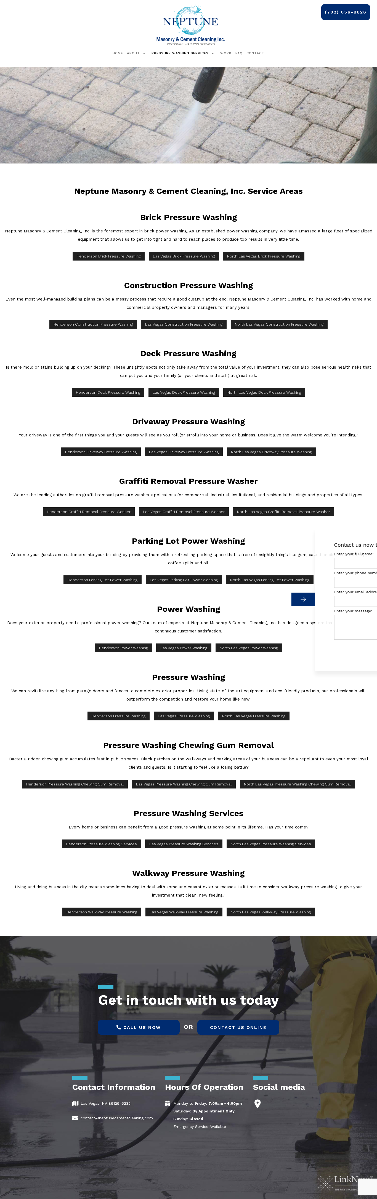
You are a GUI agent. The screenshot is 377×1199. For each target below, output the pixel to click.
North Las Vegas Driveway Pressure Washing (271, 452)
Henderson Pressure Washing (118, 716)
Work (226, 53)
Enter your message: (273, 611)
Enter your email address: (278, 592)
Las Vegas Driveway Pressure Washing (184, 452)
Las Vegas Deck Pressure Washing (184, 392)
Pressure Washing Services (180, 53)
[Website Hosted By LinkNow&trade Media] (345, 1182)
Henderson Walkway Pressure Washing (102, 912)
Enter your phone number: (278, 573)
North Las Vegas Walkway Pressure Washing (271, 912)
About (133, 53)
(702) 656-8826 (346, 12)
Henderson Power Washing (123, 648)
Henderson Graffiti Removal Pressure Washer (89, 511)
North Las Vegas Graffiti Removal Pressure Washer (283, 511)
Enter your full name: (274, 554)
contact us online (238, 1027)
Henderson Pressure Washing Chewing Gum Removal (75, 784)
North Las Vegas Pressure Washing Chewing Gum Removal (297, 784)
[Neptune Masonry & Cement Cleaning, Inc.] (190, 23)
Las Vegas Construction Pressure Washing (183, 324)
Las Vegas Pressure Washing (184, 716)
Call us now (141, 1027)
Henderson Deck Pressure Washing (108, 392)
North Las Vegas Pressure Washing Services (271, 844)
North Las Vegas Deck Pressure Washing (264, 392)
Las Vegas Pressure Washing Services (183, 844)
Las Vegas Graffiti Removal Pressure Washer (184, 511)
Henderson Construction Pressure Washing (93, 324)
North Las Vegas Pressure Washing (253, 716)
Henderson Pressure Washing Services (101, 844)
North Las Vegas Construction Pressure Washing (279, 324)
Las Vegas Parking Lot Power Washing (184, 580)
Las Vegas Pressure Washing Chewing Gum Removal (184, 784)
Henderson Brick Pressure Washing (108, 256)
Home (118, 53)
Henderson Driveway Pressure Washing (101, 452)
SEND (334, 650)
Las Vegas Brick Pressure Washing (184, 256)
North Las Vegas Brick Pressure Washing (263, 256)
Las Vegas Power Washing (183, 648)
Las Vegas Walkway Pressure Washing (184, 912)
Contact (255, 53)
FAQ (239, 53)
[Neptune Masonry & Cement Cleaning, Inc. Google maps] (257, 1105)
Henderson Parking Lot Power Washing (102, 580)
